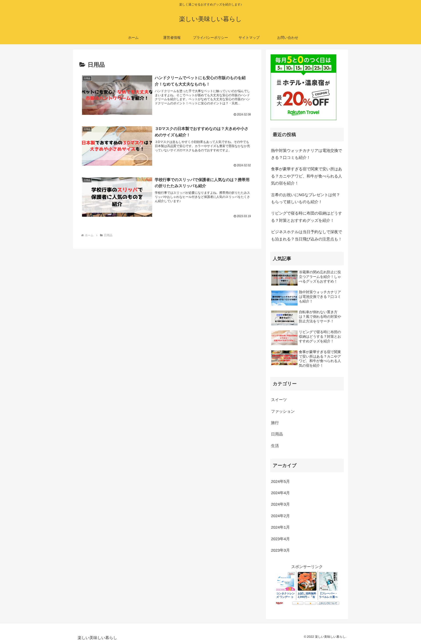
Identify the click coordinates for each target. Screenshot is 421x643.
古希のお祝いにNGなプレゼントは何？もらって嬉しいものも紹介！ (305, 198)
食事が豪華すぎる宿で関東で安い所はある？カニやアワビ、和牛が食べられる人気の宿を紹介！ (306, 176)
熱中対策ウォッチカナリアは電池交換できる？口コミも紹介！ (306, 154)
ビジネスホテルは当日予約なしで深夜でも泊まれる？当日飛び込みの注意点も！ (306, 235)
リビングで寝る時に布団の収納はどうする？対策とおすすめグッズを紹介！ (306, 216)
